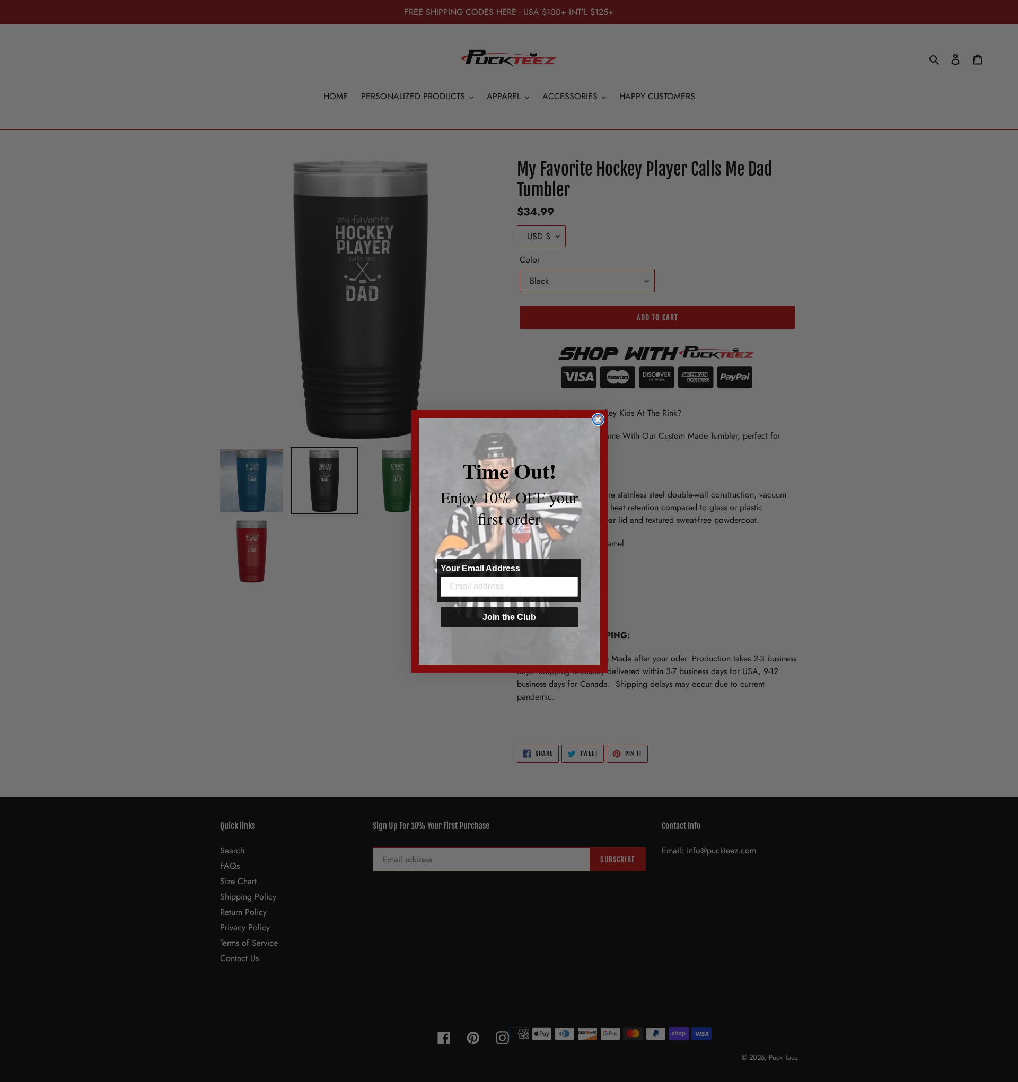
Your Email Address (480, 568)
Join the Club (509, 617)
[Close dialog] (598, 419)
